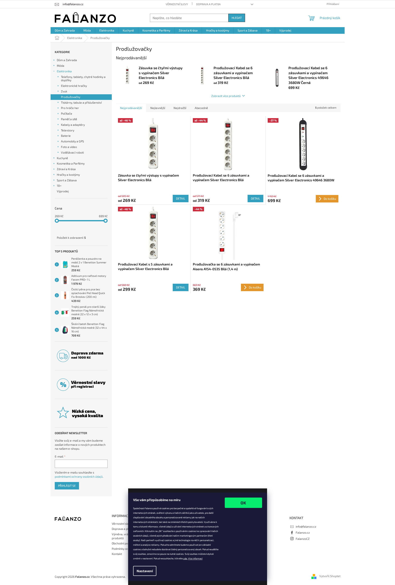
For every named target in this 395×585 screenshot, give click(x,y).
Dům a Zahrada (67, 60)
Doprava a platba (208, 4)
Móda (60, 65)
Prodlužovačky (70, 97)
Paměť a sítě (69, 119)
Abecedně (201, 108)
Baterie (66, 135)
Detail (180, 198)
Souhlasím (243, 503)
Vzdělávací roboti (72, 152)
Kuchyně (62, 158)
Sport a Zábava (67, 180)
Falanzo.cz (303, 532)
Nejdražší (180, 108)
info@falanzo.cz (306, 526)
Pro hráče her (70, 108)
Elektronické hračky (74, 85)
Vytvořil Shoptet (329, 576)
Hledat (237, 17)
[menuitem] (65, 30)
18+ (59, 185)
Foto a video (69, 147)
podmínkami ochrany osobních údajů (79, 476)
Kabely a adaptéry (73, 124)
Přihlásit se (67, 485)
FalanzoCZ (303, 538)
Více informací (195, 558)
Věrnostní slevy (177, 4)
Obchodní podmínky (124, 543)
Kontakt (117, 554)
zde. (185, 558)
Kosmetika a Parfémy (71, 163)
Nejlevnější (157, 108)
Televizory (67, 130)
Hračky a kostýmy (68, 174)
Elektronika (64, 71)
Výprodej (63, 191)
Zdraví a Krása (66, 169)
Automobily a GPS (72, 141)
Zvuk (64, 91)
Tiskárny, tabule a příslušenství (81, 102)
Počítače (66, 113)
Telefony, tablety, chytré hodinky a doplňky (83, 78)
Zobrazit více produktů (226, 96)
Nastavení (145, 571)
